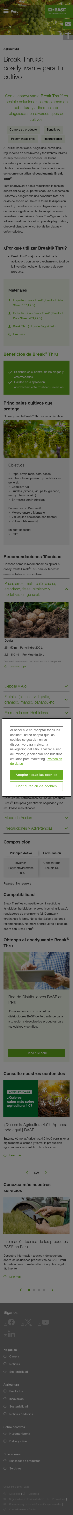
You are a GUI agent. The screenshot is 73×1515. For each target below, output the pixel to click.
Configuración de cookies (36, 786)
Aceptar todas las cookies (36, 775)
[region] (36, 757)
